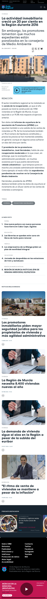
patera (6, 221)
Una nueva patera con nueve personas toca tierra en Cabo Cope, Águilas (22, 225)
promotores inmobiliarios (23, 203)
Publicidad (6, 549)
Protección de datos (10, 557)
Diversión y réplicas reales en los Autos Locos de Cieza (29, 520)
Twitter (28, 546)
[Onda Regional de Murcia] (7, 7)
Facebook (29, 549)
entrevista (5, 482)
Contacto (29, 544)
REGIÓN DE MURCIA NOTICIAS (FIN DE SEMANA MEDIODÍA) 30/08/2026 (21, 270)
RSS (26, 557)
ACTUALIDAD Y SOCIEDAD (27, 527)
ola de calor (25, 2)
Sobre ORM (6, 544)
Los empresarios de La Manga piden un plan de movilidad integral (22, 248)
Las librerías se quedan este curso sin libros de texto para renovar (22, 236)
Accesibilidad (7, 562)
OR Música (40, 585)
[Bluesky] (41, 49)
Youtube (28, 554)
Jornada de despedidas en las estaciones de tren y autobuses (24, 259)
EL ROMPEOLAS (24, 516)
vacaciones (8, 255)
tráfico (7, 244)
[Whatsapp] (33, 48)
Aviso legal (6, 559)
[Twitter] (36, 49)
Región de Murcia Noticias (13, 267)
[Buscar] (43, 7)
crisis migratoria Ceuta (14, 2)
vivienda (5, 14)
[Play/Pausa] (26, 589)
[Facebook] (38, 49)
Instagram (29, 551)
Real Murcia (33, 2)
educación (8, 232)
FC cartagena (41, 2)
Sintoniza (6, 546)
